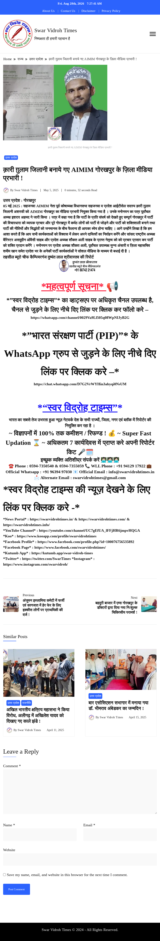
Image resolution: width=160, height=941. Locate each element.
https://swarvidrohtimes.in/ (51, 519)
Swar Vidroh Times (55, 30)
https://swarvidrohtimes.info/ (26, 525)
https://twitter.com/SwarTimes (46, 559)
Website (9, 850)
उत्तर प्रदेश (11, 157)
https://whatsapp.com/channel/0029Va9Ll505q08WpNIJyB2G (80, 317)
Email (89, 825)
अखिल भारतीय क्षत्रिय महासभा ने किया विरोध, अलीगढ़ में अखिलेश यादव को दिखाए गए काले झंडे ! (37, 715)
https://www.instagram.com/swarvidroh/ (35, 564)
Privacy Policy (111, 11)
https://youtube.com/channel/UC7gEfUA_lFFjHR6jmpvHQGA (89, 530)
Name (9, 825)
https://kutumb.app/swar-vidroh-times (62, 553)
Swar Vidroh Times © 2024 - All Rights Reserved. (80, 930)
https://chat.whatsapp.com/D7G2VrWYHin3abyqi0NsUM (80, 384)
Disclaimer (88, 11)
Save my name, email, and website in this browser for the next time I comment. (67, 875)
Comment (12, 766)
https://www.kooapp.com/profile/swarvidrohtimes (56, 536)
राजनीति (26, 702)
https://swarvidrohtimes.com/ (103, 519)
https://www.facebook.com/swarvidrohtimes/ (70, 547)
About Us (48, 11)
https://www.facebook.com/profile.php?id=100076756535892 (86, 542)
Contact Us (68, 11)
